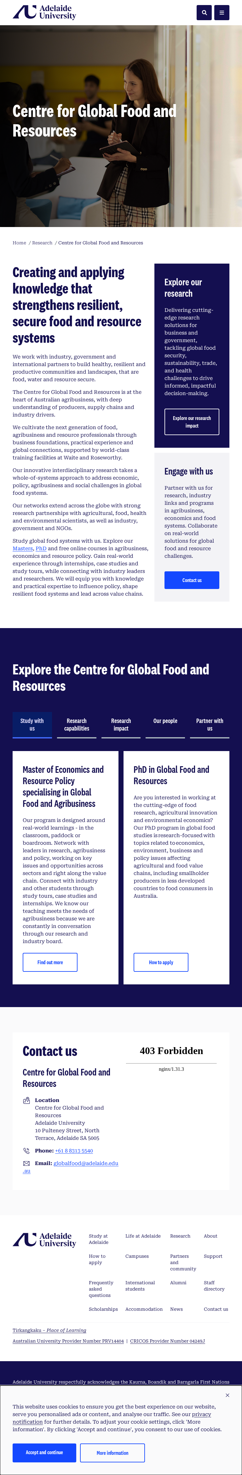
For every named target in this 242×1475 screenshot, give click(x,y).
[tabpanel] (121, 867)
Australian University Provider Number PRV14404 (68, 1341)
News (176, 1309)
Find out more (50, 962)
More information (112, 1452)
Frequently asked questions (101, 1289)
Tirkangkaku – (49, 1330)
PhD (41, 548)
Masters (23, 548)
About (210, 1236)
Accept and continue (44, 1452)
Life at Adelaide (143, 1236)
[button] (227, 1395)
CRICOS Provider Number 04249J (167, 1341)
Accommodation (144, 1309)
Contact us (192, 580)
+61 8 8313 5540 (74, 1151)
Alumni (178, 1282)
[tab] (32, 725)
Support (213, 1256)
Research (180, 1236)
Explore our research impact (192, 421)
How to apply (161, 962)
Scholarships (103, 1309)
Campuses (137, 1256)
